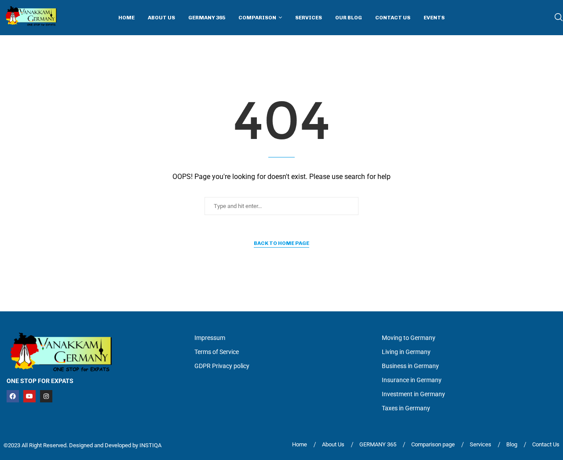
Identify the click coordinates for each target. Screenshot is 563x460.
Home (126, 18)
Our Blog (348, 18)
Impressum (209, 338)
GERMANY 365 (377, 444)
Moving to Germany (408, 338)
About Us (161, 18)
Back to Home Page (281, 243)
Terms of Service (216, 352)
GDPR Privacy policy (221, 366)
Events (434, 18)
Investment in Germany (413, 394)
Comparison (257, 18)
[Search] (558, 17)
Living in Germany (406, 352)
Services (308, 18)
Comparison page (433, 444)
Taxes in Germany (406, 408)
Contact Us (392, 18)
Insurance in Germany (412, 380)
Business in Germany (410, 366)
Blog (511, 444)
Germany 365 (206, 18)
